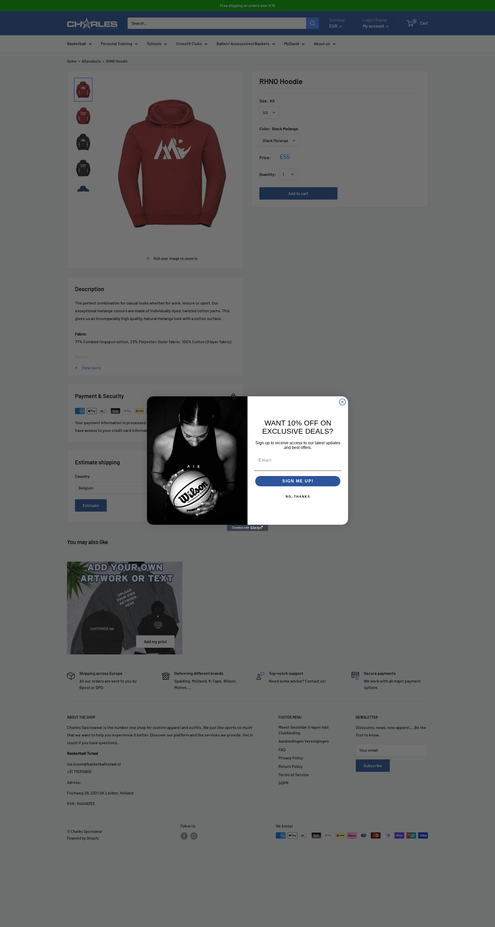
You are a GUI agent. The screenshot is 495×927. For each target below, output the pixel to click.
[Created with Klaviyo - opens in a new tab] (247, 528)
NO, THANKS (298, 496)
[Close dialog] (342, 402)
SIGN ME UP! (298, 481)
